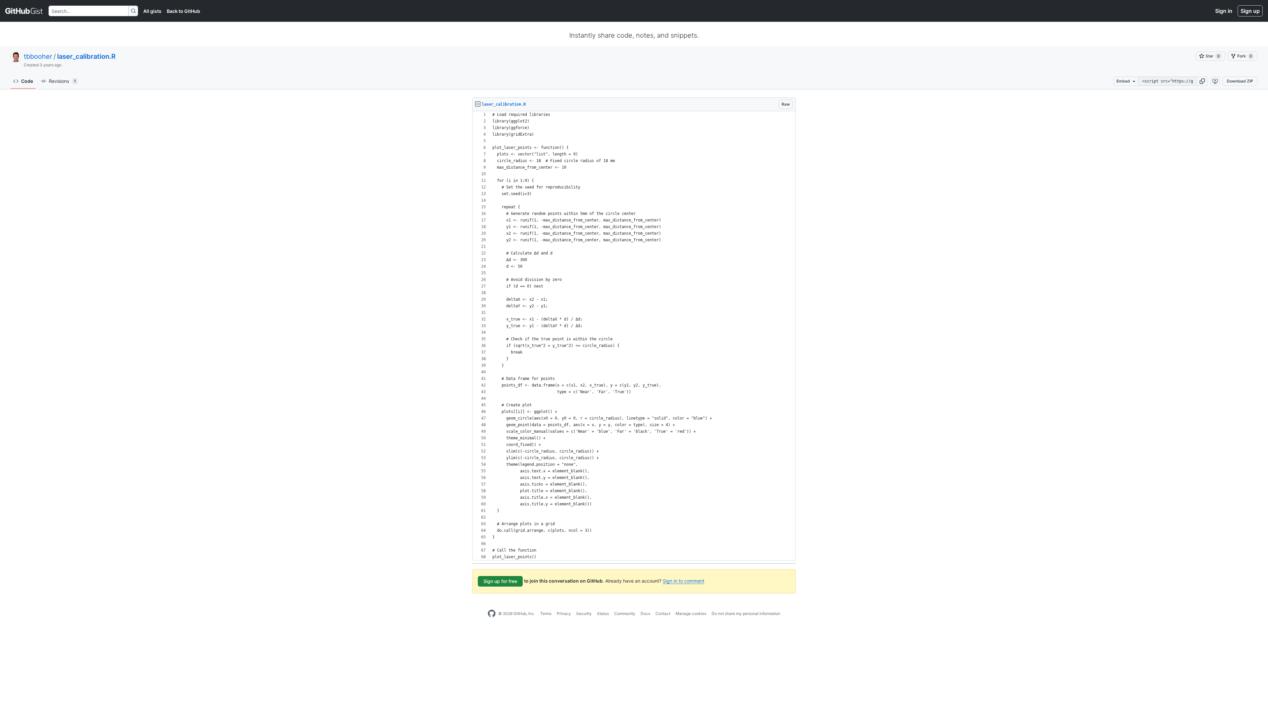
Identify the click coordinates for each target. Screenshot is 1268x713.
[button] (1202, 81)
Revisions (62, 81)
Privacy (564, 613)
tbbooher (38, 56)
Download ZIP (1240, 81)
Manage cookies (691, 613)
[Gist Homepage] (24, 11)
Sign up (1250, 11)
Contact (662, 613)
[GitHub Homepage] (492, 613)
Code (27, 81)
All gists (152, 11)
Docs (645, 613)
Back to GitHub (183, 11)
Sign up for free (500, 581)
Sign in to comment (683, 581)
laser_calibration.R (86, 56)
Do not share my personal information (746, 613)
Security (584, 613)
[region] (634, 335)
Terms (545, 613)
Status (603, 613)
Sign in (1223, 11)
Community (624, 613)
